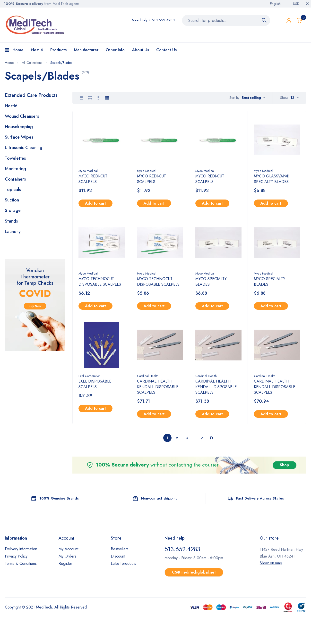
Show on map (271, 563)
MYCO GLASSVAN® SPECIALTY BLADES (271, 178)
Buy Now (35, 306)
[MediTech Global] (35, 25)
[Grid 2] (90, 98)
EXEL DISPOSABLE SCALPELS (94, 384)
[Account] (289, 20)
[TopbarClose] (307, 3)
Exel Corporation (89, 376)
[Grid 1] (81, 98)
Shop (284, 465)
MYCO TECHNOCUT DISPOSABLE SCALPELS (99, 281)
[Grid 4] (107, 98)
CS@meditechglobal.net (194, 572)
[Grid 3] (98, 98)
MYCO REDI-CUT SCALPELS (92, 178)
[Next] (211, 438)
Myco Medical (88, 170)
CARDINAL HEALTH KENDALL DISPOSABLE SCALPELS (157, 386)
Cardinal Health (147, 376)
